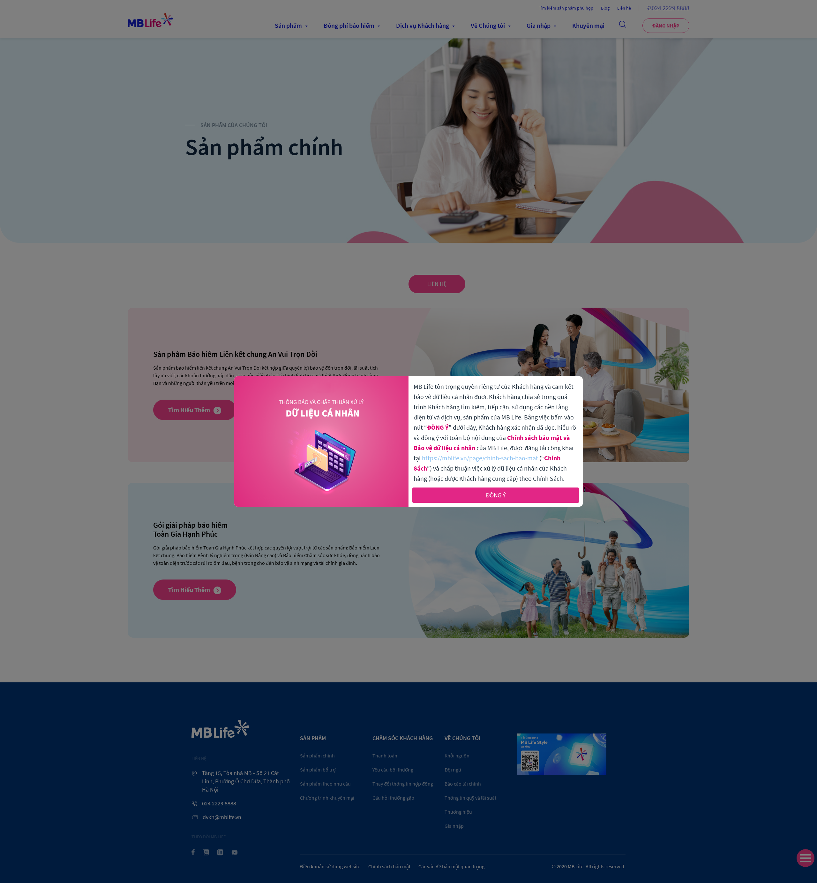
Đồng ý (496, 495)
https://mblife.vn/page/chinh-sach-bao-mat (480, 458)
